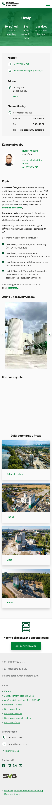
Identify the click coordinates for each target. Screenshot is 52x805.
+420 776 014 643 (21, 64)
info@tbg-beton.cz (18, 744)
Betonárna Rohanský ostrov (17, 718)
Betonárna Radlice (13, 704)
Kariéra (7, 691)
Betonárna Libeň (12, 709)
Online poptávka (26, 646)
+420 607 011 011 (16, 737)
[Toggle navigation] (47, 4)
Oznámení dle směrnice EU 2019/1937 (22, 700)
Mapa (15, 96)
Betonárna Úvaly (12, 722)
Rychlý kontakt (12, 750)
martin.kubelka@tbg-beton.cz (32, 162)
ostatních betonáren (12, 207)
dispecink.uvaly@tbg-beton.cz (28, 70)
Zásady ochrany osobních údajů (19, 695)
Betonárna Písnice (13, 713)
